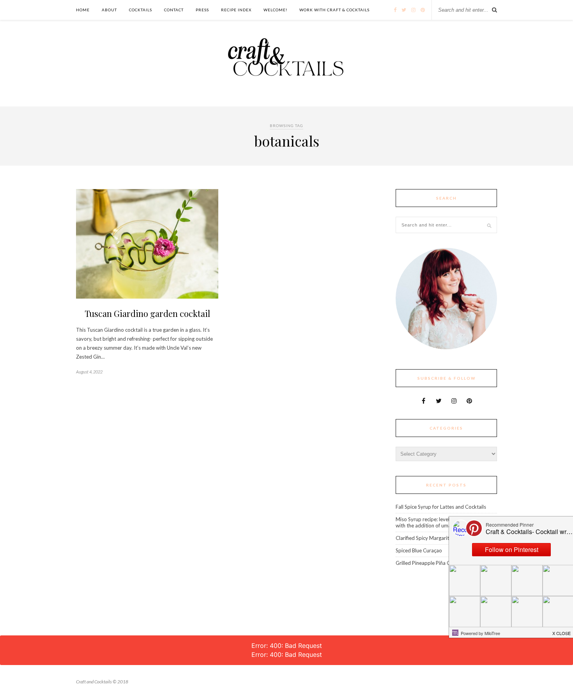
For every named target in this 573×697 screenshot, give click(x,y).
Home (83, 9)
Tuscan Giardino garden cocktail (147, 313)
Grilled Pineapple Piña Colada (429, 563)
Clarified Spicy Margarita (424, 538)
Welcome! (275, 9)
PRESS (202, 9)
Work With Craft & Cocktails (334, 9)
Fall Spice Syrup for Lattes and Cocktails (441, 507)
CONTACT (174, 9)
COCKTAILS (140, 9)
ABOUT (109, 9)
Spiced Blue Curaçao (419, 550)
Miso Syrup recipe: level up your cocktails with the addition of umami (442, 522)
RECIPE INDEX (236, 9)
